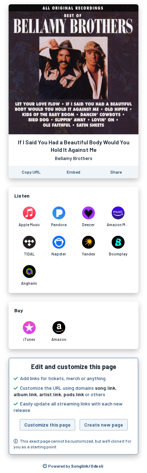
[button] (73, 406)
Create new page (103, 425)
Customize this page (47, 425)
